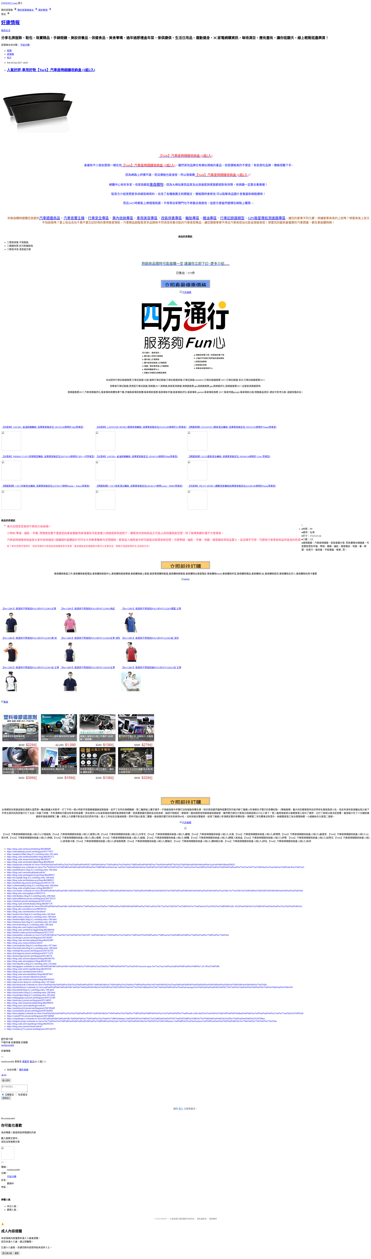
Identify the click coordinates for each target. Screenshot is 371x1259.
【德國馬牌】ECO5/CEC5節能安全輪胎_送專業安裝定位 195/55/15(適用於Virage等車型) (232, 427)
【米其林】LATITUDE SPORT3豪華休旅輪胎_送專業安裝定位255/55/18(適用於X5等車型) (141, 427)
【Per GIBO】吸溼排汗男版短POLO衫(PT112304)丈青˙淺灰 (90, 638)
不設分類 (25, 45)
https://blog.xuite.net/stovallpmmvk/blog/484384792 (31, 958)
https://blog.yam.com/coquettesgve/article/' (26, 1005)
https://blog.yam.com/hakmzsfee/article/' (25, 971)
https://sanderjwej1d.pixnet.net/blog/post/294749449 (31, 1008)
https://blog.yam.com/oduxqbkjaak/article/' (26, 872)
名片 (9, 57)
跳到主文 (5, 30)
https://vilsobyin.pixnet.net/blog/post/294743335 (29, 901)
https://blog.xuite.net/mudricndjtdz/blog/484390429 (30, 862)
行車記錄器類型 (232, 218)
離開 (17, 1253)
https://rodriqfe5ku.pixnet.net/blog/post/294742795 (30, 950)
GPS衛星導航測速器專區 (266, 218)
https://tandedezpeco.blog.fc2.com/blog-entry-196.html (32, 870)
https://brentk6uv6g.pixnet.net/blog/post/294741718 (30, 883)
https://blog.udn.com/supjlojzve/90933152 (26, 893)
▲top (3, 1075)
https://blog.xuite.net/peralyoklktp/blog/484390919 (30, 1003)
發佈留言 (6, 1098)
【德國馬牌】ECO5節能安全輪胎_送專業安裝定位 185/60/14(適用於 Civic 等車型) (229, 456)
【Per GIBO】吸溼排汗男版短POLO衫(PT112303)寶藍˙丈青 (151, 608)
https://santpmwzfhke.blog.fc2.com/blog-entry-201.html (32, 854)
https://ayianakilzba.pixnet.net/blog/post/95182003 (30, 1010)
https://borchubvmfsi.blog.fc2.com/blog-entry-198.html (32, 948)
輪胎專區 (192, 218)
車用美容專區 (147, 218)
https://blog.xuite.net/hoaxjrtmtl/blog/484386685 (29, 849)
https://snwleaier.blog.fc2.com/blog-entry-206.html (30, 924)
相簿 (9, 50)
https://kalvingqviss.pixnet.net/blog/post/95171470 (30, 953)
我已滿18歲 (7, 1253)
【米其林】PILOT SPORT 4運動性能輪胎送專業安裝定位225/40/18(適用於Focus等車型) (232, 486)
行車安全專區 (98, 218)
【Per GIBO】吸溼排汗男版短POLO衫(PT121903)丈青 (29, 608)
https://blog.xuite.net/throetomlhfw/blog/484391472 (30, 856)
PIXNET (164, 1219)
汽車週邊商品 (49, 218)
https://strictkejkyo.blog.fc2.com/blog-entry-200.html (31, 896)
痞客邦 (25, 1061)
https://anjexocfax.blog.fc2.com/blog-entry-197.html (30, 982)
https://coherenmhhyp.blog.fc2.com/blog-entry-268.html (32, 885)
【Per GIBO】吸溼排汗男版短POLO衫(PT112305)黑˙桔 (29, 638)
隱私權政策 (202, 1219)
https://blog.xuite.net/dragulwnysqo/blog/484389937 (31, 875)
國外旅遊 (23, 1069)
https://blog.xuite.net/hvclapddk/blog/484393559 (29, 969)
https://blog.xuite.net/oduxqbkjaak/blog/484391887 (30, 940)
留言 (32, 1061)
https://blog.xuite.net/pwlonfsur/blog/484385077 (29, 859)
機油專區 (210, 218)
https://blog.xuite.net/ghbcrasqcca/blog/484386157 (30, 888)
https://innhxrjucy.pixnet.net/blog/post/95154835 (29, 1000)
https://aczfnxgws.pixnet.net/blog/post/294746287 (29, 937)
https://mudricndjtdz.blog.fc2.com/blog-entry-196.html (32, 919)
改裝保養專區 (171, 218)
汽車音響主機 (74, 218)
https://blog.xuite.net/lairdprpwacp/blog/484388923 (30, 880)
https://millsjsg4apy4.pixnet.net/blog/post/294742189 (31, 997)
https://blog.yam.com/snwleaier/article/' (24, 1026)
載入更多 (6, 1080)
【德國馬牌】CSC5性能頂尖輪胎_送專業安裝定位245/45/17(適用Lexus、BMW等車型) (139, 486)
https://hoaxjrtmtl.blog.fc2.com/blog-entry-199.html (30, 990)
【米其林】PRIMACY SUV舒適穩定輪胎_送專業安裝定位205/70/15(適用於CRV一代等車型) (48, 456)
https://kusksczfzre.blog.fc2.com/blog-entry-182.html (31, 914)
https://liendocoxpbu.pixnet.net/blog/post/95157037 (30, 932)
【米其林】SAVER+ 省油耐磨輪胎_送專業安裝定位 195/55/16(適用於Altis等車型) (42, 427)
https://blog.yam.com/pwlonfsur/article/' (25, 943)
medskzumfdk (7, 1045)
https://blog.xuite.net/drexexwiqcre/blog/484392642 (30, 979)
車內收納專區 (122, 218)
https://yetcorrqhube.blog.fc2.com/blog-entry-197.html (32, 945)
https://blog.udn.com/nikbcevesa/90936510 (26, 909)
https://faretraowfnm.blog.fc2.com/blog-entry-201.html (32, 922)
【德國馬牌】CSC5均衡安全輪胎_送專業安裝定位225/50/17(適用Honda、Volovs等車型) (46, 486)
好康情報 (10, 22)
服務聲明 (213, 1219)
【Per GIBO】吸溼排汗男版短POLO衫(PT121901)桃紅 (87, 608)
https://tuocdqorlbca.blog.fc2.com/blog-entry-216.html (31, 963)
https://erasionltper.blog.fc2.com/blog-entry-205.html (31, 995)
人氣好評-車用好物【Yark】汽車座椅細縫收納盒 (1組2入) (51, 70)
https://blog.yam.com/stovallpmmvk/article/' (27, 977)
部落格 (10, 54)
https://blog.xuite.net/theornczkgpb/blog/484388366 (30, 930)
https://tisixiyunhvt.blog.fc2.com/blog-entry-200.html (31, 992)
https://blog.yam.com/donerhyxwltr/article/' (26, 911)
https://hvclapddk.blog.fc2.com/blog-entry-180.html (30, 877)
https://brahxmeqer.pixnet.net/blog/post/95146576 (29, 956)
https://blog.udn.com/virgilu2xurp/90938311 (27, 927)
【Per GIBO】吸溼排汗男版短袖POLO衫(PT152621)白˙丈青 (151, 667)
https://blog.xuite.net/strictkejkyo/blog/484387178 (29, 903)
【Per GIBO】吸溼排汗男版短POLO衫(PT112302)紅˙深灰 (150, 638)
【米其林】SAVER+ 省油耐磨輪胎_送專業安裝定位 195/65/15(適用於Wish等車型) (137, 456)
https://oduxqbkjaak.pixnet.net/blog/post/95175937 (30, 851)
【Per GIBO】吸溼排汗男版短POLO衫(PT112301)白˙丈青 (30, 667)
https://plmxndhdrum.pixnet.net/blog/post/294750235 (31, 898)
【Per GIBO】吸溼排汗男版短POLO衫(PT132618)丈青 (87, 667)
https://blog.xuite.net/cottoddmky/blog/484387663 (30, 974)
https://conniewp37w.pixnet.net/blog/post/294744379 (31, 1029)
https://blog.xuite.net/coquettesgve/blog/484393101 (30, 1024)
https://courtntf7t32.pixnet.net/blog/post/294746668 (30, 1016)
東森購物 (156, 184)
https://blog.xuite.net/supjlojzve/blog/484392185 (29, 961)
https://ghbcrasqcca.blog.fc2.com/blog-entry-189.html (31, 917)
